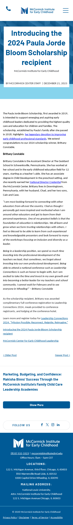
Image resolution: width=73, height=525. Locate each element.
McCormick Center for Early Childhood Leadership (31, 340)
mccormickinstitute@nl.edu (47, 453)
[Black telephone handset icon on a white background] (8, 11)
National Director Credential (45, 182)
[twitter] (47, 425)
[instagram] (53, 425)
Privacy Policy (10, 517)
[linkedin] (58, 425)
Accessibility (57, 517)
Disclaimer (24, 517)
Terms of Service (40, 517)
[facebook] (42, 425)
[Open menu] (66, 10)
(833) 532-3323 (20, 453)
